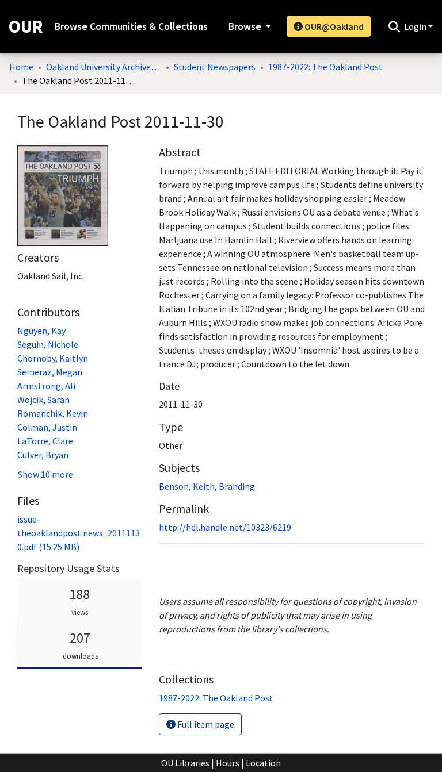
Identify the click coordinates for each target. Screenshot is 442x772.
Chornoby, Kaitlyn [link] (52, 358)
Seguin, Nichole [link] (47, 344)
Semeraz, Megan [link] (49, 372)
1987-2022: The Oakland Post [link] (325, 66)
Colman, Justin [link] (47, 427)
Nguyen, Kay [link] (41, 330)
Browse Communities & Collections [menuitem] (131, 26)
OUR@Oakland (333, 26)
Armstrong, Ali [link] (46, 385)
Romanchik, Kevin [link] (52, 413)
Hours (227, 763)
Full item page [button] (205, 724)
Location (263, 763)
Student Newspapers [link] (215, 66)
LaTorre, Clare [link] (45, 441)
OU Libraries (185, 763)
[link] (78, 532)
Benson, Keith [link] (187, 486)
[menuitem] (248, 26)
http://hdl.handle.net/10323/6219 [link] (225, 527)
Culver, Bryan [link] (42, 454)
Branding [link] (237, 486)
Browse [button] (244, 26)
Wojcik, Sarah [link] (43, 399)
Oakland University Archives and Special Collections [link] (103, 66)
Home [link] (21, 66)
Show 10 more (45, 474)
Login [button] (416, 26)
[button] (394, 26)
